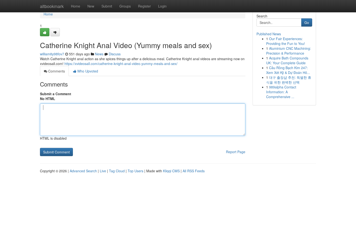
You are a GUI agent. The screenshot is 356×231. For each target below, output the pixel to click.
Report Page (235, 151)
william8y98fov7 (52, 53)
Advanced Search (83, 170)
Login (162, 6)
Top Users (135, 170)
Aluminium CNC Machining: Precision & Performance (288, 51)
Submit (106, 6)
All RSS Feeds (194, 170)
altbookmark (52, 6)
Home (75, 6)
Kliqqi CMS (171, 170)
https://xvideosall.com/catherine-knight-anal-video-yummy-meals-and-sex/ (121, 63)
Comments (56, 71)
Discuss (115, 53)
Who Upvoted (87, 71)
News (99, 53)
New (90, 6)
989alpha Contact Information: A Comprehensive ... (281, 92)
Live (103, 170)
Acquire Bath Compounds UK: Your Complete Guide (287, 60)
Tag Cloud (117, 170)
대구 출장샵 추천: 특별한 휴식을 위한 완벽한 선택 (288, 80)
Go (306, 22)
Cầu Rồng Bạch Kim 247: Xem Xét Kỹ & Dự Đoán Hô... (288, 70)
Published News (268, 33)
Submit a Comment (55, 93)
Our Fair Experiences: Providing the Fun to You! (285, 41)
